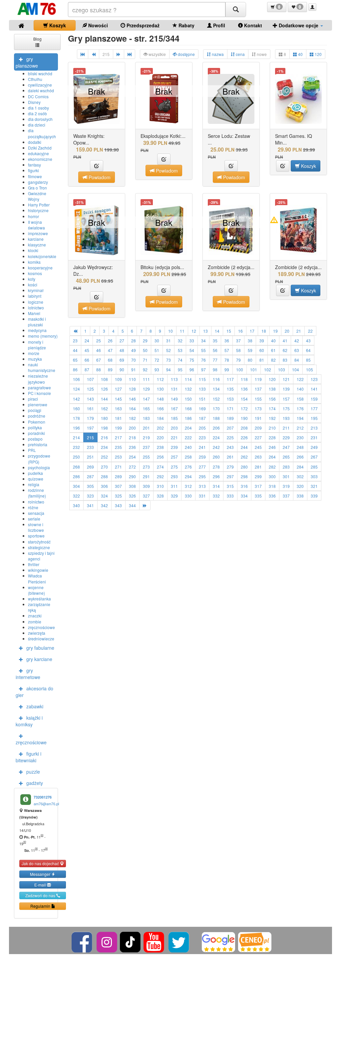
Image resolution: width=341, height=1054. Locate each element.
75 (191, 360)
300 (272, 476)
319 (286, 486)
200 (132, 428)
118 (244, 379)
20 (287, 331)
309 (146, 486)
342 (104, 505)
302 (300, 476)
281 (258, 467)
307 (118, 486)
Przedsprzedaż (142, 25)
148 (160, 399)
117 (230, 379)
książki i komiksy (29, 721)
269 (90, 467)
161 (90, 408)
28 (133, 340)
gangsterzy (38, 182)
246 (272, 447)
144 (104, 399)
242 (216, 447)
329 (174, 496)
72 (157, 360)
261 (230, 457)
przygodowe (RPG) (39, 458)
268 (76, 467)
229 (286, 437)
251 (90, 457)
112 (160, 379)
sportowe (36, 535)
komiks (34, 262)
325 (118, 496)
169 (202, 408)
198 (104, 428)
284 (300, 467)
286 (76, 476)
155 (258, 399)
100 (239, 369)
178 (76, 418)
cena (240, 54)
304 (76, 486)
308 (132, 486)
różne (33, 507)
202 (160, 428)
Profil (218, 25)
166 (160, 408)
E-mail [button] (40, 884)
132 (188, 389)
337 (286, 496)
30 (157, 340)
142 (76, 399)
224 (216, 437)
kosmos (35, 273)
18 (263, 331)
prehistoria (37, 444)
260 (216, 457)
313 (202, 486)
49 (133, 350)
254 (132, 457)
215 (90, 437)
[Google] (218, 941)
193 (286, 418)
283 (286, 467)
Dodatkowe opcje (298, 25)
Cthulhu (35, 79)
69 (122, 360)
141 (314, 389)
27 (122, 340)
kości (32, 284)
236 (132, 447)
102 (267, 369)
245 (258, 447)
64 (308, 350)
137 (258, 389)
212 (300, 428)
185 (174, 418)
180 (104, 418)
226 (244, 437)
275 (174, 467)
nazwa (217, 54)
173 (258, 408)
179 (90, 418)
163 (118, 408)
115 (202, 379)
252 (104, 457)
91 (133, 369)
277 (202, 467)
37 (238, 340)
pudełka (35, 473)
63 (296, 350)
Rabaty (185, 25)
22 (310, 331)
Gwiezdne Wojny (37, 196)
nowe (261, 54)
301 (286, 476)
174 (272, 408)
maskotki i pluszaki (37, 321)
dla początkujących (42, 133)
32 (180, 340)
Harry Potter (39, 204)
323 (90, 496)
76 (203, 360)
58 (238, 350)
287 (90, 476)
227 (258, 437)
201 (146, 428)
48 (122, 350)
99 (226, 369)
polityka (35, 427)
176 (300, 408)
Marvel (34, 313)
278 (216, 467)
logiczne (35, 302)
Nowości (97, 25)
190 (244, 418)
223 (202, 437)
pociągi (34, 410)
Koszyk (57, 25)
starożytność (39, 541)
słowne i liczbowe (36, 527)
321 (314, 486)
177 (314, 408)
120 (318, 54)
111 (146, 379)
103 (281, 369)
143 (90, 399)
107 (90, 379)
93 (157, 369)
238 (160, 447)
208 (244, 428)
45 (87, 350)
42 (296, 340)
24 (87, 340)
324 (104, 496)
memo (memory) (43, 336)
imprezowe (38, 233)
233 (90, 447)
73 (168, 360)
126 (104, 389)
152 (216, 399)
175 (286, 408)
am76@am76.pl (46, 803)
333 (230, 496)
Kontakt (252, 25)
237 (146, 447)
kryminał (36, 290)
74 (180, 360)
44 (75, 350)
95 (180, 369)
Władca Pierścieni (37, 578)
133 (202, 389)
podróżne (36, 416)
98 (215, 369)
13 (205, 331)
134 (216, 389)
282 (272, 467)
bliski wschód (40, 73)
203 (174, 428)
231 (314, 437)
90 (122, 369)
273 (146, 467)
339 (314, 496)
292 (160, 476)
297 (230, 476)
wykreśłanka (39, 598)
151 (202, 399)
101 (253, 369)
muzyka (35, 359)
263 (258, 457)
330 (188, 496)
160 (76, 408)
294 (188, 476)
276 (188, 467)
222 (188, 437)
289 (118, 476)
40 (300, 54)
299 (258, 476)
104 (295, 369)
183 (146, 418)
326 (132, 496)
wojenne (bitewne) (36, 590)
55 (203, 350)
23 (75, 340)
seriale (34, 519)
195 (314, 418)
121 (286, 379)
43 (308, 340)
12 (193, 331)
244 (244, 447)
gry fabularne (40, 647)
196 (76, 428)
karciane (36, 239)
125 (90, 389)
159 (314, 399)
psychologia (39, 467)
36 (226, 340)
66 (87, 360)
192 (272, 418)
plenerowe (37, 404)
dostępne (186, 54)
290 (132, 476)
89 (110, 369)
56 (215, 350)
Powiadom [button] (99, 177)
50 (145, 350)
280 (244, 467)
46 (98, 350)
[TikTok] (130, 941)
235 (118, 447)
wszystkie (157, 54)
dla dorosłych (40, 119)
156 (272, 399)
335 (258, 496)
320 (300, 486)
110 (132, 379)
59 (250, 350)
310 (160, 486)
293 (174, 476)
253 (118, 457)
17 (252, 331)
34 (203, 340)
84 (296, 360)
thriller (33, 564)
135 (230, 389)
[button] (276, 7)
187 (202, 418)
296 (216, 476)
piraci (33, 399)
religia (33, 484)
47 (110, 350)
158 (300, 399)
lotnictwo (36, 307)
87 (87, 369)
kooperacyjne (40, 267)
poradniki (36, 433)
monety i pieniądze (37, 344)
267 (314, 457)
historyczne (38, 210)
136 (244, 389)
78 (226, 360)
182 (132, 418)
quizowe (35, 479)
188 (216, 418)
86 (75, 369)
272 (132, 467)
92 (145, 369)
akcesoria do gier (34, 691)
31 (168, 340)
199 (118, 428)
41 (285, 340)
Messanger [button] (40, 874)
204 (188, 428)
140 (300, 389)
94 (168, 369)
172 (244, 408)
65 (75, 360)
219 (146, 437)
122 (300, 379)
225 (230, 437)
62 (285, 350)
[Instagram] (107, 941)
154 (244, 399)
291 (146, 476)
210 (272, 428)
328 (160, 496)
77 (215, 360)
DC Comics (38, 96)
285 (314, 467)
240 (188, 447)
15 (228, 331)
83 (285, 360)
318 (272, 486)
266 (300, 457)
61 (273, 350)
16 (240, 331)
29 (145, 340)
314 (216, 486)
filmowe (35, 176)
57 (226, 350)
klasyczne (37, 244)
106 (76, 379)
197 (90, 428)
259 (202, 457)
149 (174, 399)
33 (191, 340)
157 (286, 399)
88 (98, 369)
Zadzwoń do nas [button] (40, 895)
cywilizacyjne (40, 85)
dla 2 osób (37, 113)
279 (230, 467)
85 (308, 360)
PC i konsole (39, 393)
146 (132, 399)
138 (272, 389)
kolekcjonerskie (42, 256)
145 (118, 399)
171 (230, 408)
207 (230, 428)
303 (314, 476)
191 (258, 418)
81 (261, 360)
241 (202, 447)
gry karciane (39, 659)
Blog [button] (37, 39)
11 (182, 331)
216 (104, 437)
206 (216, 428)
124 (76, 389)
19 (275, 331)
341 (90, 505)
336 (272, 496)
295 (202, 476)
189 (230, 418)
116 (216, 379)
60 (261, 350)
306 (104, 486)
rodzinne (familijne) (37, 493)
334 (244, 496)
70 (133, 360)
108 (104, 379)
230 (300, 437)
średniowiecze (41, 638)
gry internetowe (28, 673)
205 (202, 428)
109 (118, 379)
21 (298, 331)
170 (216, 408)
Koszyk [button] (308, 166)
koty (31, 279)
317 (258, 486)
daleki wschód (41, 90)
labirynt (34, 296)
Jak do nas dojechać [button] (41, 863)
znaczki (35, 615)
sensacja (36, 513)
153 (230, 399)
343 (118, 505)
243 (230, 447)
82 (273, 360)
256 (160, 457)
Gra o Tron (37, 187)
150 (188, 399)
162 (104, 408)
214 (76, 437)
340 (76, 505)
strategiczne (39, 547)
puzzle (33, 771)
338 (300, 496)
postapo (35, 439)
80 (250, 360)
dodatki (34, 142)
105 (309, 369)
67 (98, 360)
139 (286, 389)
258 (188, 457)
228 (272, 437)
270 (104, 467)
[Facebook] (82, 941)
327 (146, 496)
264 (272, 457)
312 (188, 486)
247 (286, 447)
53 (180, 350)
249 (314, 447)
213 (314, 428)
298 (244, 476)
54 (191, 350)
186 (188, 418)
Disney (34, 102)
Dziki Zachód (40, 148)
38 (250, 340)
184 (160, 418)
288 (104, 476)
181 (118, 418)
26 (110, 340)
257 (174, 457)
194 (300, 418)
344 (132, 505)
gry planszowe (27, 62)
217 (118, 437)
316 (244, 486)
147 (146, 399)
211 (286, 428)
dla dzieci (36, 125)
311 (174, 486)
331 (202, 496)
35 (215, 340)
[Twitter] (179, 941)
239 (174, 447)
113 (174, 379)
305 (90, 486)
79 (238, 360)
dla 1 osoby (38, 108)
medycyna (37, 330)
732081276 (43, 797)
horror (33, 216)
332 (216, 496)
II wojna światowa (36, 224)
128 (132, 389)
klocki (33, 250)
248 (300, 447)
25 (98, 340)
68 (110, 360)
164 (132, 408)
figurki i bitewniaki (28, 757)
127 (118, 389)
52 (168, 350)
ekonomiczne (40, 159)
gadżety (34, 783)
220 (160, 437)
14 (217, 331)
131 (174, 389)
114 (188, 379)
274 (160, 467)
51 (157, 350)
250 (76, 457)
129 (146, 389)
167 (174, 408)
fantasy (34, 165)
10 (170, 331)
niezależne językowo (38, 378)
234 (104, 447)
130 (160, 389)
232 (76, 447)
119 (258, 379)
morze (33, 353)
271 (118, 467)
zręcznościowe (41, 627)
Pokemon (36, 422)
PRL (32, 450)
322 (76, 496)
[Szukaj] (235, 9)
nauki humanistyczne (41, 367)
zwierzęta (36, 633)
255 (146, 457)
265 (286, 457)
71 (145, 360)
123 (314, 379)
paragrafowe (39, 387)
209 (258, 428)
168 (188, 408)
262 (244, 457)
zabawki (34, 706)
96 (191, 369)
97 (203, 369)
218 (132, 437)
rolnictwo (36, 502)
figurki (33, 170)
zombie (34, 621)
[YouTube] (154, 941)
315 (230, 486)
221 (174, 437)
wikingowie (38, 570)
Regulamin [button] (40, 906)
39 (261, 340)
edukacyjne (38, 153)
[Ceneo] (254, 941)
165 (146, 408)
